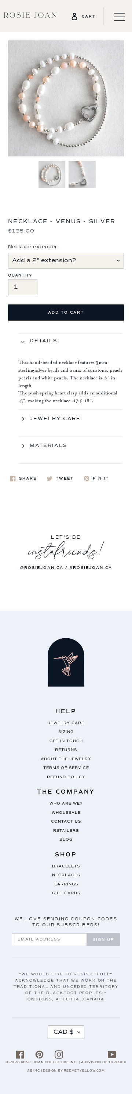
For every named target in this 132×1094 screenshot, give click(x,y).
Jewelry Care (66, 723)
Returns (66, 749)
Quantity (20, 275)
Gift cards (66, 893)
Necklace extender (32, 247)
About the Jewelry (66, 759)
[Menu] (115, 16)
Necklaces (66, 875)
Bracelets (66, 866)
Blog (66, 839)
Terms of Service (66, 767)
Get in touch (66, 741)
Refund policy (66, 777)
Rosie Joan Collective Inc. (49, 1062)
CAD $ (64, 1032)
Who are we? (66, 803)
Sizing (66, 731)
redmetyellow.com (84, 1070)
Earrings (66, 884)
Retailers (66, 830)
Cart (89, 16)
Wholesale (66, 812)
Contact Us (66, 821)
